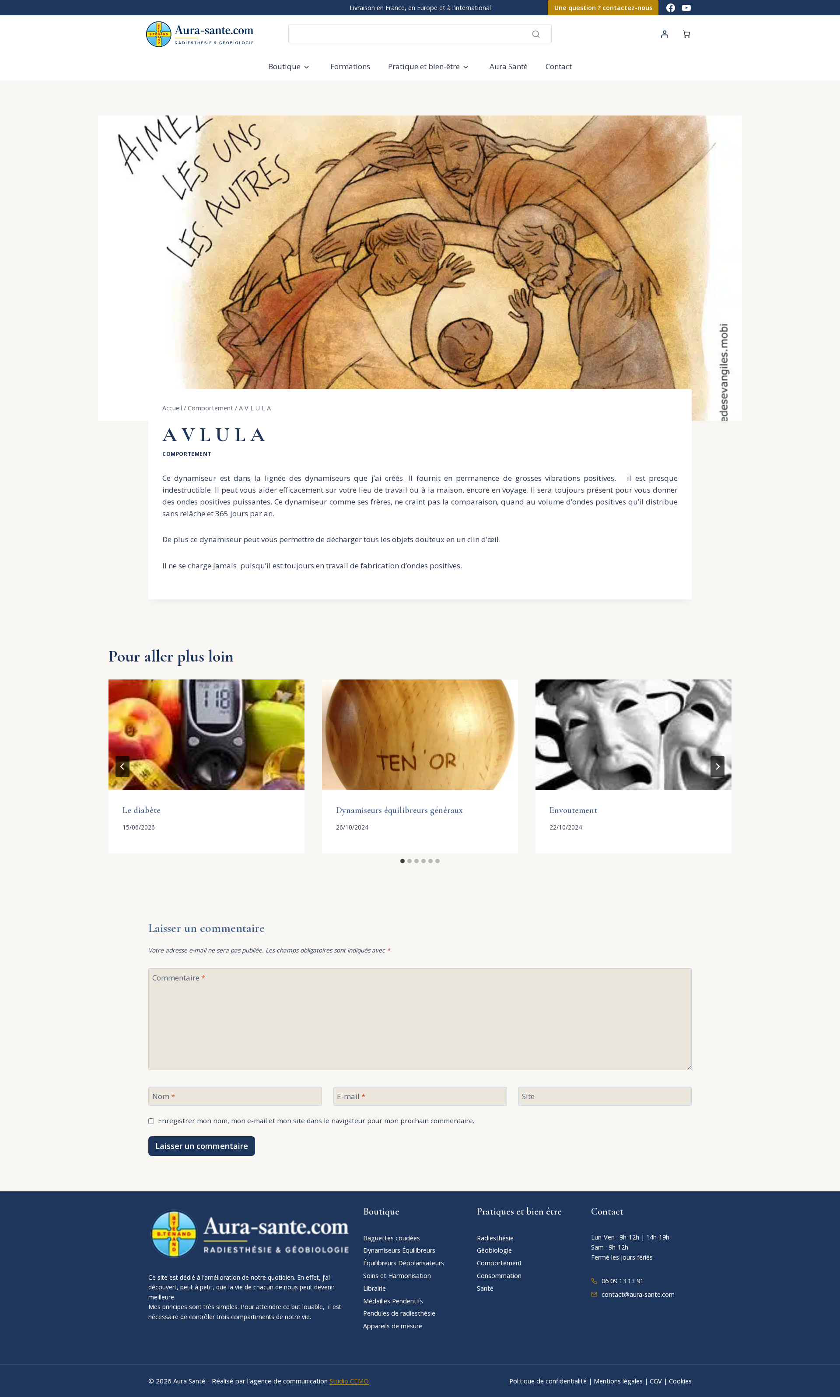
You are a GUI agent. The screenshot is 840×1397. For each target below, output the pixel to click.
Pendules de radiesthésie (399, 1313)
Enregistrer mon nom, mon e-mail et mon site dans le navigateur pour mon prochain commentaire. (316, 1121)
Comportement (186, 453)
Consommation (499, 1275)
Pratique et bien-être (424, 66)
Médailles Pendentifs (393, 1301)
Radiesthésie (495, 1238)
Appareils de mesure (392, 1326)
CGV (656, 1381)
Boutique (284, 66)
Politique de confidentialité (548, 1381)
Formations (350, 66)
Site (528, 1096)
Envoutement (573, 810)
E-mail (351, 1096)
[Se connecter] (664, 34)
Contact (559, 66)
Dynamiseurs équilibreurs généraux (399, 810)
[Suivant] (717, 766)
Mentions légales (618, 1381)
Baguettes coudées (391, 1238)
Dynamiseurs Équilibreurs (399, 1250)
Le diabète (141, 810)
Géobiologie (494, 1250)
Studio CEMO (349, 1380)
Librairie (374, 1288)
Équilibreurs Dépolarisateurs (403, 1263)
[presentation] (206, 734)
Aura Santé (509, 66)
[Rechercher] (536, 34)
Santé (485, 1288)
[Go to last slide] (123, 766)
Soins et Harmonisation (397, 1275)
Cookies (680, 1381)
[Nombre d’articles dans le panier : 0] (686, 34)
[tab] (402, 861)
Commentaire (178, 978)
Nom (163, 1096)
